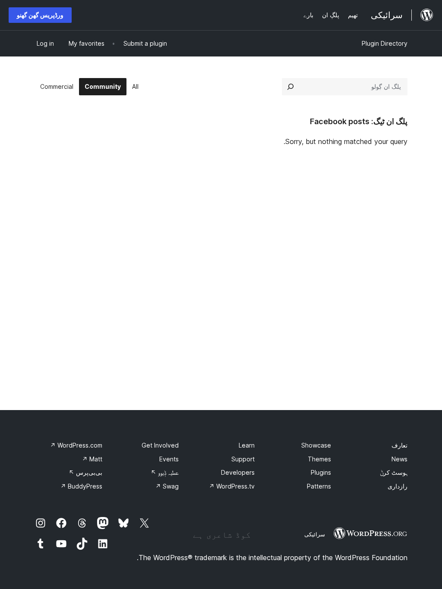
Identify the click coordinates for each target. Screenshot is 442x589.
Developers (238, 472)
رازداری (397, 486)
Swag (167, 486)
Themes (319, 459)
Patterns (319, 486)
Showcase (316, 445)
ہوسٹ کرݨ (393, 472)
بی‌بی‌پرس (85, 472)
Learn (247, 445)
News (399, 459)
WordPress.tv (232, 486)
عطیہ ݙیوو (165, 472)
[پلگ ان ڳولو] (290, 86)
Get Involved (160, 445)
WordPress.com (76, 445)
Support (243, 459)
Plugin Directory (384, 43)
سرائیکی (314, 534)
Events (169, 459)
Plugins (321, 472)
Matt (92, 459)
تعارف (399, 445)
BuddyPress (81, 486)
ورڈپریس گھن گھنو (40, 15)
